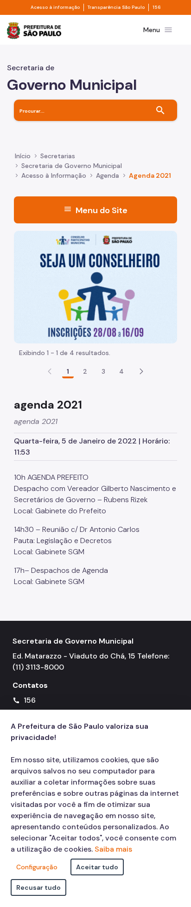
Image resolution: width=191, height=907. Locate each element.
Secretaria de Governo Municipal (71, 165)
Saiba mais (113, 849)
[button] (141, 371)
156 (157, 7)
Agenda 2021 (150, 175)
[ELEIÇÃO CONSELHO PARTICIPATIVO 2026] (95, 286)
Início (23, 156)
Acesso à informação (55, 7)
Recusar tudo (38, 887)
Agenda (107, 175)
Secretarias (57, 156)
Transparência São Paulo (116, 7)
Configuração (36, 867)
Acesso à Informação (53, 175)
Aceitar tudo (97, 867)
